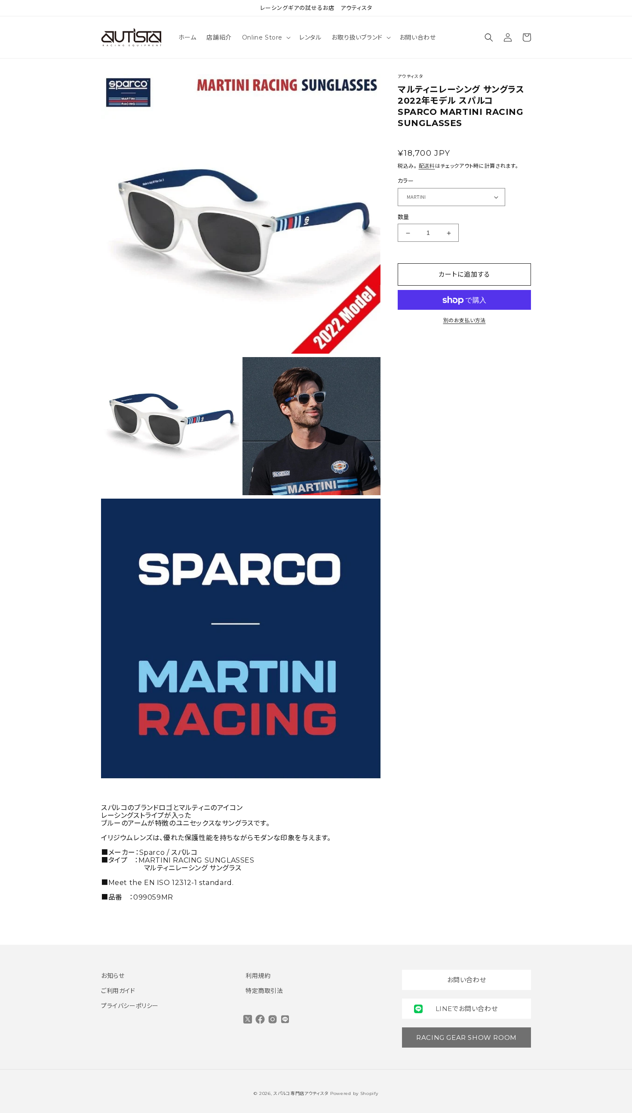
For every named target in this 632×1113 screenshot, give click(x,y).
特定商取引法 (264, 991)
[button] (265, 37)
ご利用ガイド (118, 991)
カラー (406, 181)
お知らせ (112, 976)
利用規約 (257, 976)
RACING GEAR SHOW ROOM (466, 1037)
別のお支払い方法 (464, 321)
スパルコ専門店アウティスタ (300, 1093)
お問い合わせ (466, 980)
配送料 (427, 166)
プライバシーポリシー (130, 1006)
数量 (403, 216)
